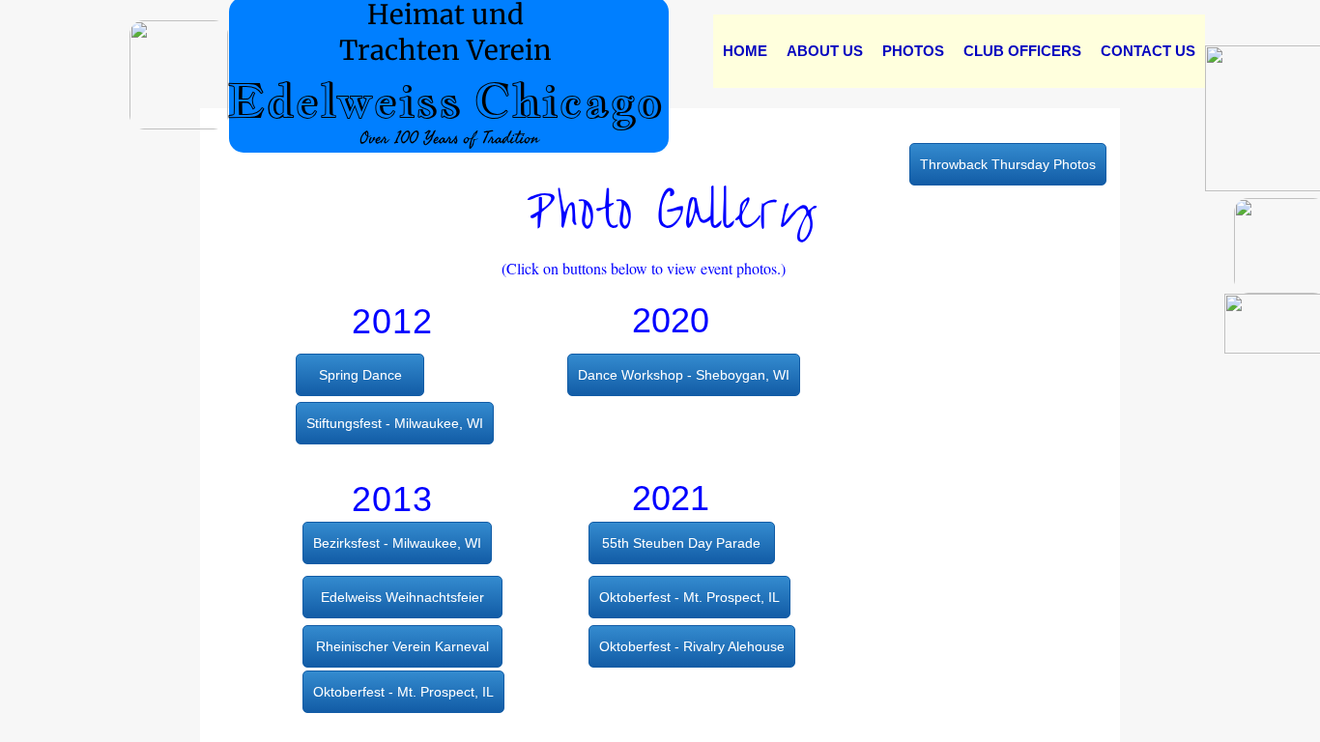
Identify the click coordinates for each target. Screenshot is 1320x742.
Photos (913, 51)
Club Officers (1022, 51)
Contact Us (1148, 51)
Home (745, 51)
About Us (825, 51)
